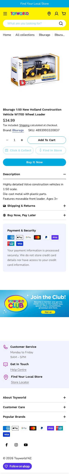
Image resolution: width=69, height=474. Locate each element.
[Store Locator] (49, 13)
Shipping (24, 125)
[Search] (61, 23)
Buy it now (34, 162)
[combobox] (34, 23)
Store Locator (20, 382)
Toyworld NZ (22, 458)
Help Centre (18, 370)
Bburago (44, 35)
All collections (25, 35)
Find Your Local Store (34, 4)
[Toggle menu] (5, 13)
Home (7, 35)
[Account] (56, 13)
